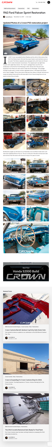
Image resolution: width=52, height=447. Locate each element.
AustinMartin (9, 17)
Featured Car (21, 8)
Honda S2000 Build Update (26, 271)
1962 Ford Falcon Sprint (9, 8)
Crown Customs (25, 326)
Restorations (35, 8)
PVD (28, 8)
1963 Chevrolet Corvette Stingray (13, 326)
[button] (48, 2)
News (30, 326)
